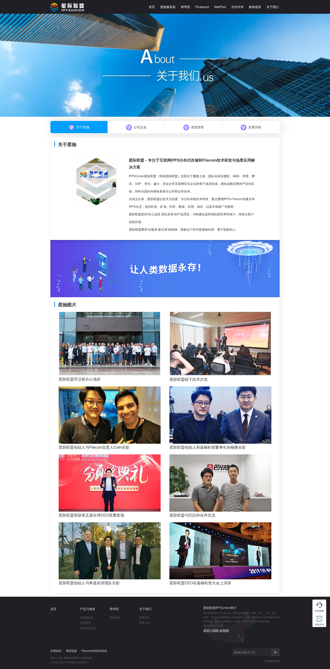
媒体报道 (255, 7)
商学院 (185, 7)
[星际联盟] (67, 6)
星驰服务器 (168, 7)
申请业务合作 (273, 661)
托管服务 (85, 623)
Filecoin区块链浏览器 (94, 651)
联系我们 (144, 617)
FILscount (202, 7)
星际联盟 (71, 651)
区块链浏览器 (88, 628)
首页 (152, 7)
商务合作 (144, 623)
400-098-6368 (216, 630)
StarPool (220, 7)
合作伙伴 (237, 7)
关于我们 (272, 7)
